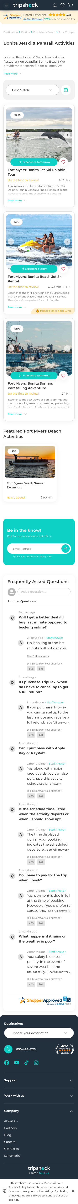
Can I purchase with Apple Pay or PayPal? (42, 750)
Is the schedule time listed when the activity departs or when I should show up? (44, 814)
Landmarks (12, 1156)
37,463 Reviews (32, 19)
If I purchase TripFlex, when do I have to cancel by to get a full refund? (43, 687)
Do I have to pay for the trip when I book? (43, 877)
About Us (11, 1121)
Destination (10, 32)
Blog (7, 1135)
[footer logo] (39, 1169)
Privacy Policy (17, 1187)
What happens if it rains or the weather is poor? (42, 938)
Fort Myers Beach (44, 32)
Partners (10, 1128)
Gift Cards (11, 1149)
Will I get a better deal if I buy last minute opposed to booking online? (43, 622)
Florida (25, 32)
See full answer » (38, 656)
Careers (9, 1142)
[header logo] (25, 5)
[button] (31, 668)
